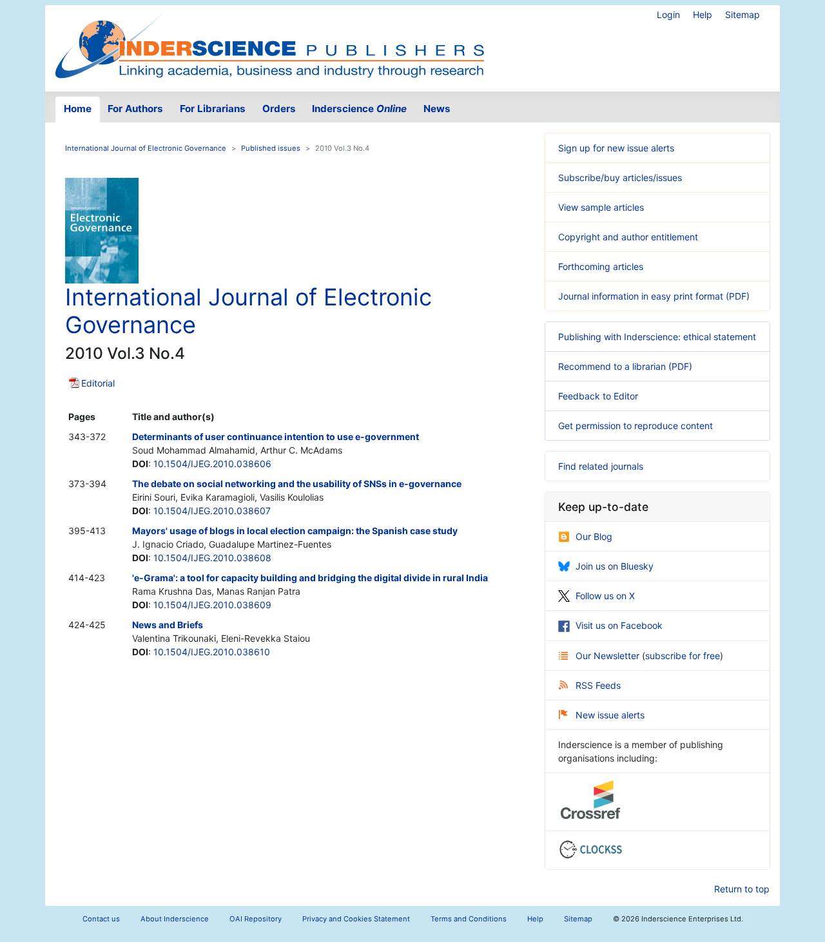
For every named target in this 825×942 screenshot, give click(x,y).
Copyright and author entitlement (628, 236)
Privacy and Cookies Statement (356, 918)
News (437, 108)
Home (78, 108)
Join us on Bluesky (615, 566)
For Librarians (213, 108)
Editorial (98, 383)
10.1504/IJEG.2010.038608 (212, 557)
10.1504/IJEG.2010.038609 (212, 604)
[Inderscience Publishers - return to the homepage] (269, 43)
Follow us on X (605, 595)
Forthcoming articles (600, 266)
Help (702, 14)
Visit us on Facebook (619, 625)
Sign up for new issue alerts (616, 147)
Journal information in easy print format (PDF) (654, 296)
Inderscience (359, 108)
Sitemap (742, 14)
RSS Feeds (598, 685)
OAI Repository (255, 918)
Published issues (270, 148)
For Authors (135, 108)
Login (668, 14)
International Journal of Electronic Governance (145, 148)
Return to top (742, 888)
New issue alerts (610, 714)
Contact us (101, 918)
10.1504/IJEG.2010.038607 (212, 510)
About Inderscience (175, 918)
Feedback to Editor (598, 395)
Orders (279, 108)
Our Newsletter (609, 655)
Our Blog (594, 536)
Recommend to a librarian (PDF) (625, 366)
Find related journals (600, 466)
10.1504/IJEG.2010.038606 (212, 463)
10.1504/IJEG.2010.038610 (211, 651)
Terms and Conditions (469, 918)
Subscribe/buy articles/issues (620, 177)
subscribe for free (682, 655)
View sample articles (601, 207)
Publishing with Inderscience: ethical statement (657, 336)
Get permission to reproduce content (635, 425)
